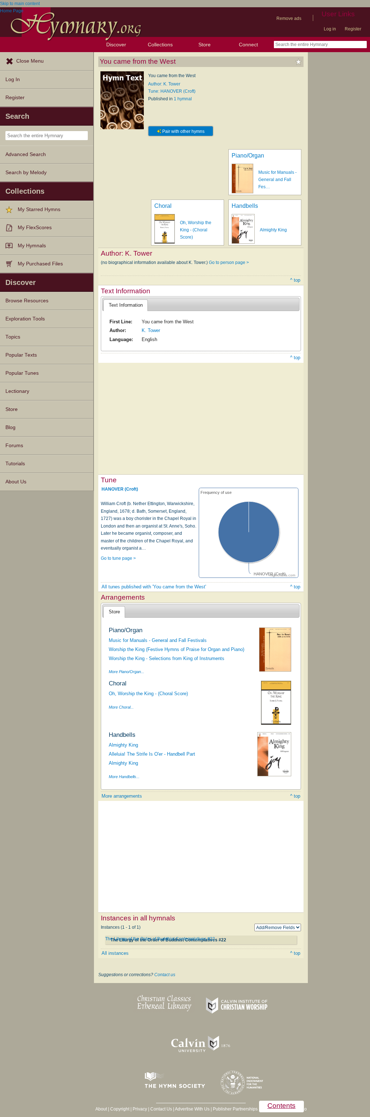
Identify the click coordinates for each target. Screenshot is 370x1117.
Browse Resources (26, 300)
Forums (14, 445)
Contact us (164, 974)
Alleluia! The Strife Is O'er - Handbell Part (152, 754)
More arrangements (122, 796)
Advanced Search (25, 154)
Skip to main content (20, 3)
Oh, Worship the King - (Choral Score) (195, 230)
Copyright (119, 1109)
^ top (295, 280)
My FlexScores (35, 227)
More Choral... (121, 707)
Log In (12, 79)
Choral (163, 206)
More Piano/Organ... (126, 671)
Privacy (140, 1109)
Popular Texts (21, 355)
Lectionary (17, 391)
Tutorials (15, 463)
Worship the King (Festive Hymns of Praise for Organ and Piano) (176, 649)
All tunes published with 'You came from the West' (154, 586)
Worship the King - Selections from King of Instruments (166, 658)
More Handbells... (124, 776)
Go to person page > (229, 262)
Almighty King (273, 229)
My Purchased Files (40, 263)
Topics (12, 337)
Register (353, 29)
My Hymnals (32, 245)
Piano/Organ (248, 155)
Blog (10, 427)
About (101, 1109)
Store (204, 44)
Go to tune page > (118, 558)
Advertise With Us (192, 1109)
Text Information (126, 305)
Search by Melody (26, 172)
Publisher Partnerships (235, 1109)
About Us (15, 481)
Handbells (245, 206)
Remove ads (288, 18)
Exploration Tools (25, 319)
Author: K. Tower (164, 84)
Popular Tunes (22, 373)
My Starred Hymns (39, 209)
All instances (115, 953)
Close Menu (30, 61)
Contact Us (161, 1109)
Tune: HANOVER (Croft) (171, 91)
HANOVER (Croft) (120, 489)
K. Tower (151, 330)
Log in (330, 29)
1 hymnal (183, 98)
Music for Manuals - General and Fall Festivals (158, 640)
